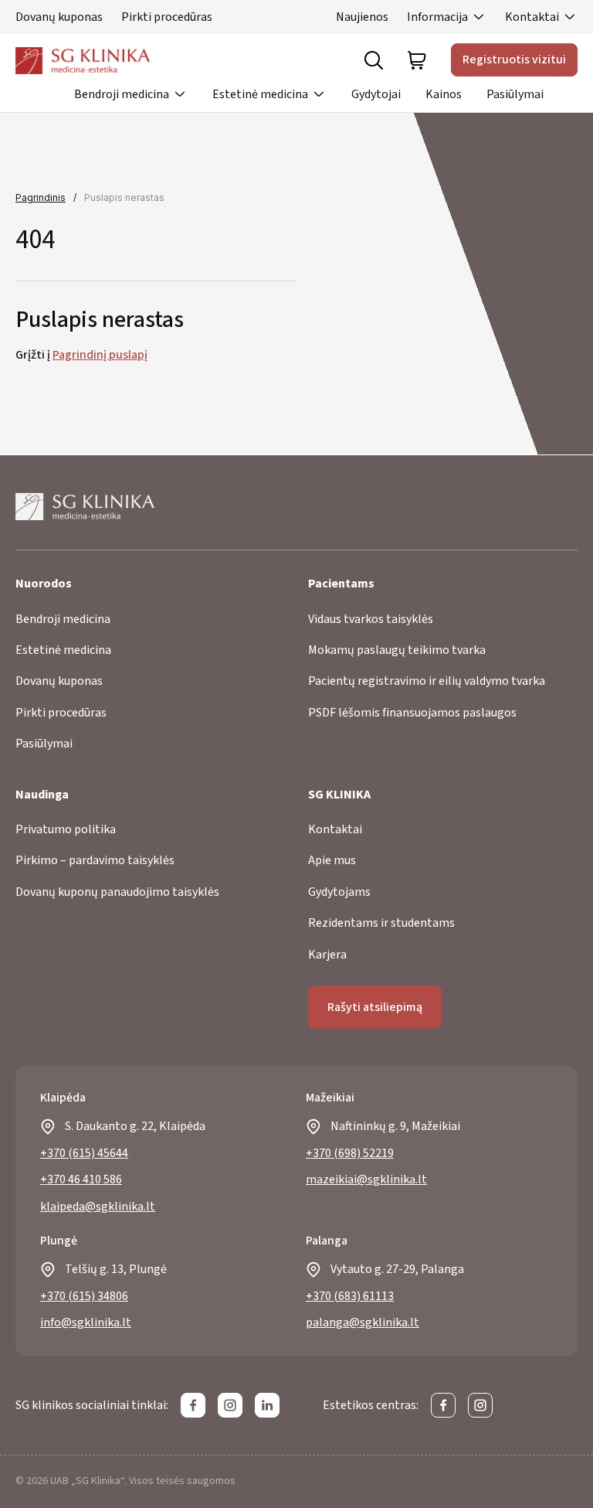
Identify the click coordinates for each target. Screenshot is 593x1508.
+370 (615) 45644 (84, 1153)
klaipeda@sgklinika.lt (97, 1206)
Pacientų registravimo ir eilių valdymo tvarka (426, 680)
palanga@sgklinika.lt (362, 1322)
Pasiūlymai (515, 94)
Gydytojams (339, 891)
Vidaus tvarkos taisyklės (370, 619)
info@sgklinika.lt (85, 1322)
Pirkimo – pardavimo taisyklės (95, 860)
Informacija (437, 17)
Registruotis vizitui (514, 59)
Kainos (443, 94)
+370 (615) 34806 (84, 1296)
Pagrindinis (40, 197)
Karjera (327, 954)
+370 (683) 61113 (350, 1296)
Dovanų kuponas (59, 17)
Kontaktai (532, 17)
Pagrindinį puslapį (100, 354)
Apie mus (332, 860)
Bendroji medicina (121, 94)
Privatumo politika (65, 829)
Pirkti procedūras (166, 17)
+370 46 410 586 (81, 1179)
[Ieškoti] (373, 60)
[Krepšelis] (417, 60)
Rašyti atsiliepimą (374, 1007)
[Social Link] (193, 1405)
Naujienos (362, 17)
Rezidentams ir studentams (381, 922)
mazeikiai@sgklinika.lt (366, 1179)
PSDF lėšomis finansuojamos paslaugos (412, 712)
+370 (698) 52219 (350, 1153)
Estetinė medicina (260, 94)
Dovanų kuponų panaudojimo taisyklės (117, 891)
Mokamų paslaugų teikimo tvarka (397, 650)
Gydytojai (376, 94)
